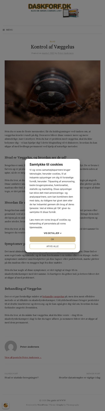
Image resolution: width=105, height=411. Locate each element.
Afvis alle (52, 246)
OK (52, 239)
